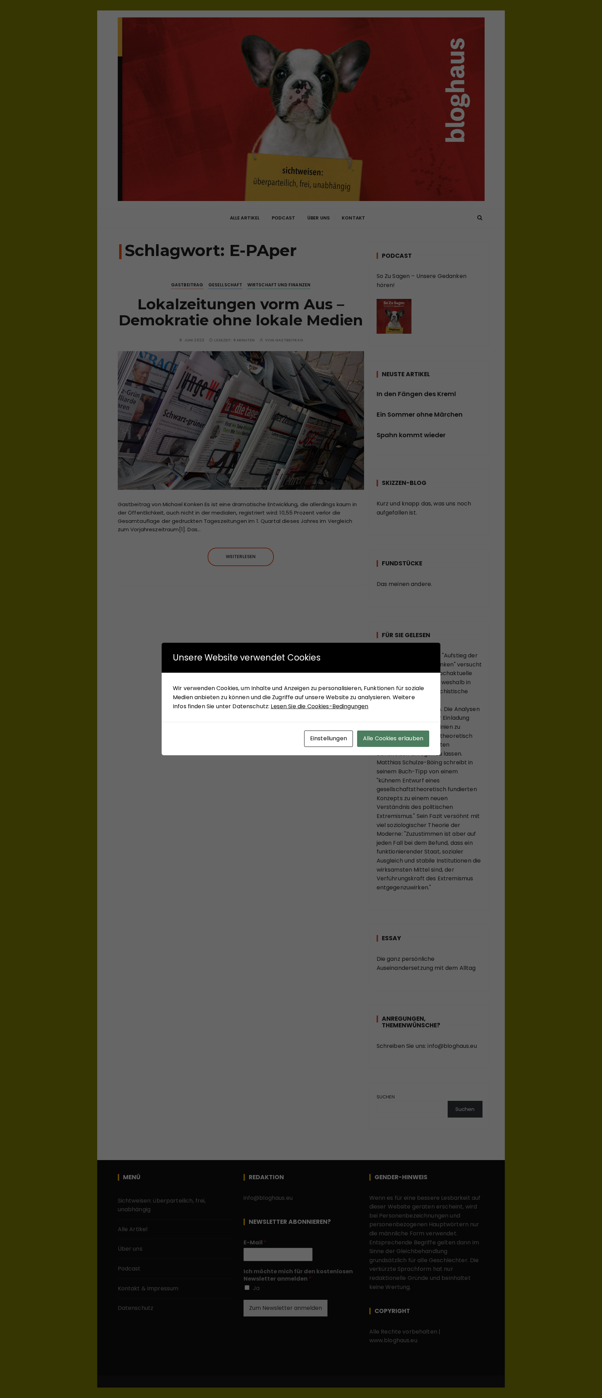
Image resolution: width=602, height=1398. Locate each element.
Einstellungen (328, 738)
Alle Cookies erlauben (393, 738)
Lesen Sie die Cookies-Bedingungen (319, 706)
